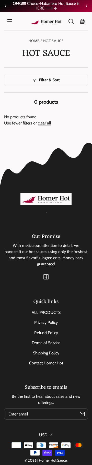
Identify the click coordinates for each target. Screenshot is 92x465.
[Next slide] (86, 6)
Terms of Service (46, 342)
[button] (71, 21)
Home (33, 41)
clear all (44, 123)
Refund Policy (46, 332)
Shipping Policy (46, 353)
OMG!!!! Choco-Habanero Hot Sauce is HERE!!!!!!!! (46, 6)
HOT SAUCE (53, 41)
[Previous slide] (5, 6)
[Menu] (9, 21)
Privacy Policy (46, 322)
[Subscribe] (82, 414)
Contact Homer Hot (46, 363)
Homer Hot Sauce (53, 460)
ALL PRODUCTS (46, 312)
